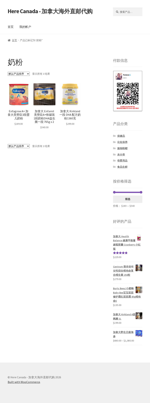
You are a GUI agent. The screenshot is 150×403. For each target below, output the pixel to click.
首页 (11, 27)
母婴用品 (122, 160)
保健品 (121, 136)
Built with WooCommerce (24, 382)
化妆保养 (122, 142)
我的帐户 (25, 27)
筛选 (127, 199)
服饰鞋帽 (122, 148)
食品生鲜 (122, 166)
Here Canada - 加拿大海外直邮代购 (50, 11)
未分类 (121, 154)
